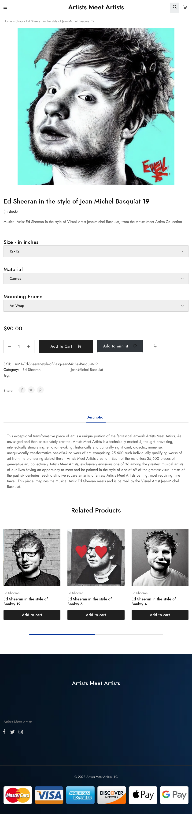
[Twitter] (12, 732)
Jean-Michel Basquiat (87, 369)
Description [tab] (96, 417)
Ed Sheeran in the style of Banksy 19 (26, 601)
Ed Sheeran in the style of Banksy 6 (89, 601)
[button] (155, 346)
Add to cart (62, 346)
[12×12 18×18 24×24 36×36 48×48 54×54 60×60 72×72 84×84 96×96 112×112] (96, 251)
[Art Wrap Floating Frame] (96, 306)
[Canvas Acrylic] (96, 278)
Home (8, 21)
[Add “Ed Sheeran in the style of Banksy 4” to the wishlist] (177, 544)
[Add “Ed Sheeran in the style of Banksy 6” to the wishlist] (113, 544)
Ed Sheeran (31, 369)
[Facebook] (5, 732)
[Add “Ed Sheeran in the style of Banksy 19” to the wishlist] (49, 544)
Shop (19, 21)
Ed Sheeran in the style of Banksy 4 (154, 601)
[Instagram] (19, 732)
